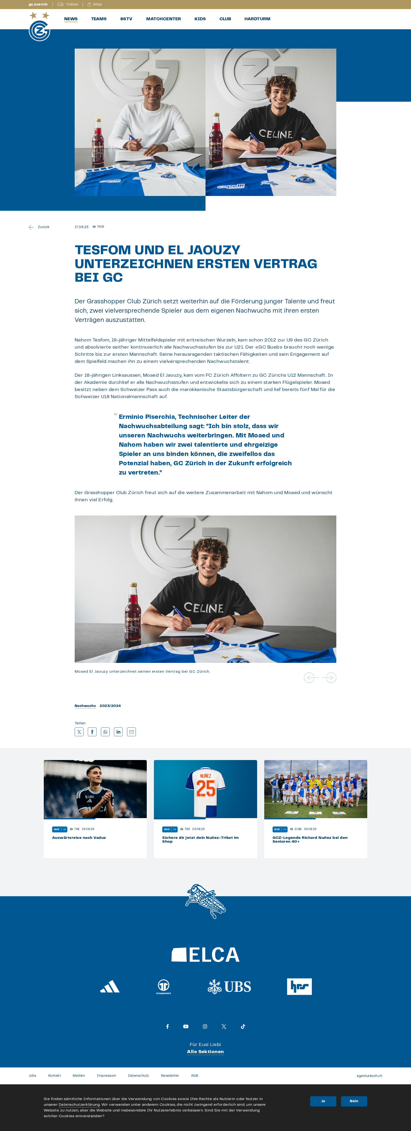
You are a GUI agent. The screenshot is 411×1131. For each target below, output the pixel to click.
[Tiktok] (243, 1026)
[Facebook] (167, 1026)
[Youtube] (186, 1026)
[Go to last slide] (311, 677)
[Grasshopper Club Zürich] (39, 26)
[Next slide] (329, 677)
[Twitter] (224, 1026)
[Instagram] (205, 1026)
